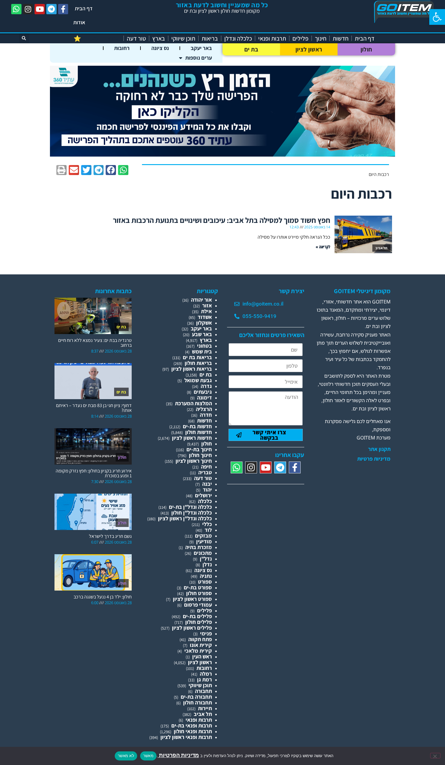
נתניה (206, 575)
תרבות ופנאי (272, 38)
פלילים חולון (198, 621)
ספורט (205, 581)
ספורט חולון (199, 593)
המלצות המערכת (193, 403)
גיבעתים (203, 391)
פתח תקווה (200, 639)
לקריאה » (323, 247)
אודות (79, 22)
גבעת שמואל (198, 380)
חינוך (320, 38)
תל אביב (203, 713)
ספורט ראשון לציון (192, 598)
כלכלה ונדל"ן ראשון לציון (185, 518)
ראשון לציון (308, 49)
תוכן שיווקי (183, 38)
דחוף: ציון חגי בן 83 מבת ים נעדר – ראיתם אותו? (94, 407)
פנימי (206, 633)
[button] (437, 17)
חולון (366, 49)
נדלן (207, 564)
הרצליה (204, 409)
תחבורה (203, 690)
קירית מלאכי (198, 650)
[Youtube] (40, 9)
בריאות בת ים (197, 357)
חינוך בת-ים (199, 449)
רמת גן (204, 679)
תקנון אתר (379, 449)
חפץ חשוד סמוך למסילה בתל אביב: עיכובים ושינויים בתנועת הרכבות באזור (221, 220)
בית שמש (202, 351)
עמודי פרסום (198, 604)
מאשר (148, 755)
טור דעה (136, 38)
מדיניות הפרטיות (178, 755)
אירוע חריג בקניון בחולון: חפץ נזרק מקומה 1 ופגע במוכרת (94, 473)
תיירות (205, 708)
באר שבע (202, 334)
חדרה (206, 414)
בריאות (210, 38)
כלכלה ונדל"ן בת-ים (190, 506)
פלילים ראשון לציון (192, 627)
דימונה (204, 397)
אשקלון (204, 322)
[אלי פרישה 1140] (222, 154)
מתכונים (203, 552)
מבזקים (203, 535)
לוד (208, 529)
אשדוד (205, 316)
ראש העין (202, 656)
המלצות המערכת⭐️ (97, 38)
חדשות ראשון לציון (192, 437)
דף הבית (84, 8)
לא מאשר (126, 755)
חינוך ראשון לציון (194, 460)
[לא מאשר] (435, 755)
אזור (207, 305)
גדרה (206, 385)
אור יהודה (201, 299)
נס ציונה (160, 48)
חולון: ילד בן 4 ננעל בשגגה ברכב (103, 597)
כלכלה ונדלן (238, 38)
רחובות (122, 48)
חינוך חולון (200, 455)
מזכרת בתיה (198, 547)
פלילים (300, 38)
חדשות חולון (198, 432)
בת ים (251, 49)
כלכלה (205, 501)
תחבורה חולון (197, 702)
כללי (207, 524)
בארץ (158, 38)
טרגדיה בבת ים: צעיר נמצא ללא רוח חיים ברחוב (95, 342)
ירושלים (203, 495)
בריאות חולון (198, 362)
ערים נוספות (198, 57)
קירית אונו (201, 644)
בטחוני (204, 345)
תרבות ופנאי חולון (193, 731)
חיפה (206, 466)
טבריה (205, 472)
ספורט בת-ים (198, 587)
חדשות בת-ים (197, 426)
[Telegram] (51, 9)
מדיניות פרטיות (374, 459)
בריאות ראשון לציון (191, 368)
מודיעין (204, 541)
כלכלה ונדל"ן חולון (191, 512)
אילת (206, 311)
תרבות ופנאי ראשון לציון (186, 737)
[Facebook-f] (63, 9)
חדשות (340, 38)
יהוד (207, 489)
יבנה (207, 483)
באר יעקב (201, 48)
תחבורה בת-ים (196, 696)
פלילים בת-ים (197, 616)
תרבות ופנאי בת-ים (191, 725)
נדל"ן (206, 558)
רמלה (206, 673)
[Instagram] (28, 9)
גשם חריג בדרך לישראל (110, 536)
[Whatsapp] (16, 9)
